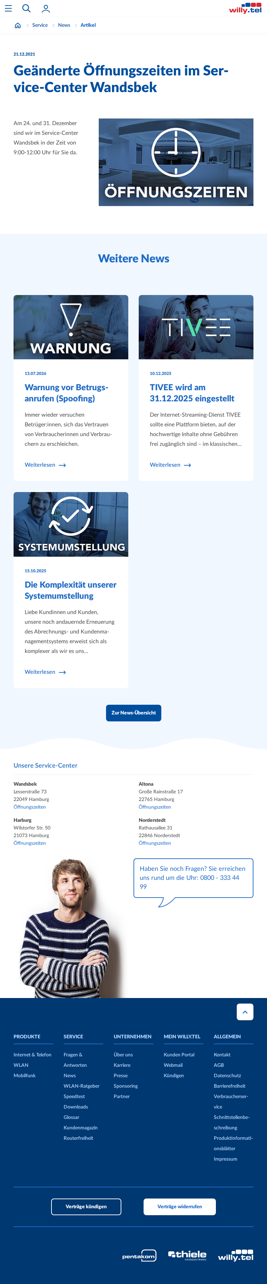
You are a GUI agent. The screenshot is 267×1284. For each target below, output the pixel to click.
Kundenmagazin (81, 1128)
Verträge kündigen (86, 1206)
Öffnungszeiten (30, 807)
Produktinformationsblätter (233, 1143)
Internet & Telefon (32, 1055)
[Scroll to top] (245, 1012)
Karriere (122, 1065)
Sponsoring (126, 1086)
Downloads (76, 1107)
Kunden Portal (179, 1055)
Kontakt (222, 1055)
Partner (122, 1096)
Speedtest (74, 1096)
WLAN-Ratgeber (81, 1086)
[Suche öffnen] (26, 8)
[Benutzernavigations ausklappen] (46, 8)
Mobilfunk (24, 1075)
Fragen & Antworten (75, 1060)
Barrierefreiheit (229, 1086)
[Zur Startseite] (18, 25)
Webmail (173, 1065)
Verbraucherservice (231, 1102)
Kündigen (174, 1075)
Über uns (123, 1055)
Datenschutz (227, 1075)
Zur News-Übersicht (134, 713)
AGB (219, 1065)
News (70, 1075)
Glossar (71, 1117)
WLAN (21, 1065)
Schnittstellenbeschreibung (232, 1122)
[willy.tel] (245, 8)
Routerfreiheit (78, 1138)
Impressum (225, 1159)
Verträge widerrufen (179, 1206)
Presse (121, 1075)
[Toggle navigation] (8, 8)
